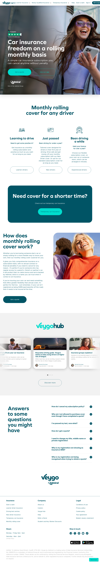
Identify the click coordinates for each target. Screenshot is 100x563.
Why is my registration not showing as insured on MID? (67, 449)
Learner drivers (22, 170)
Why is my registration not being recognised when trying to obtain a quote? (69, 458)
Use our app (44, 72)
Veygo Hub (41, 511)
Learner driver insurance (14, 508)
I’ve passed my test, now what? (65, 423)
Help (73, 3)
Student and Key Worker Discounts (50, 521)
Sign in (88, 3)
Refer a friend (42, 518)
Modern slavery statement (85, 518)
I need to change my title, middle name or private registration (69, 439)
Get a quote (19, 72)
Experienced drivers (79, 170)
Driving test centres (13, 511)
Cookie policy (80, 511)
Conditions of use (82, 504)
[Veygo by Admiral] (50, 479)
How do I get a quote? (61, 431)
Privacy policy (80, 508)
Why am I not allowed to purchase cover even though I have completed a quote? (68, 415)
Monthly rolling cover (13, 521)
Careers (40, 508)
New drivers (50, 170)
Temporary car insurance (50, 211)
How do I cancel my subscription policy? (68, 406)
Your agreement (81, 515)
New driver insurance (13, 515)
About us (41, 504)
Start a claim (10, 504)
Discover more (50, 383)
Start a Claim (80, 3)
